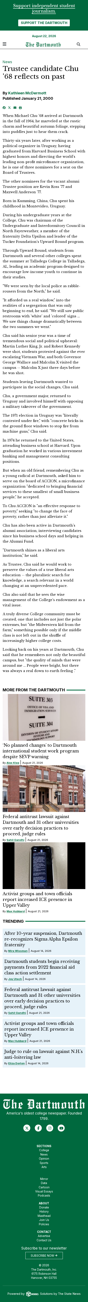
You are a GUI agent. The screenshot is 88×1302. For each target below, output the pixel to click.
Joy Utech (15, 979)
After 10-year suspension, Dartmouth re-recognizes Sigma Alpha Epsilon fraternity (43, 939)
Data (44, 1183)
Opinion (44, 1158)
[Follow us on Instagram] (49, 1128)
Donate (44, 1207)
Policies (44, 1224)
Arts (44, 1167)
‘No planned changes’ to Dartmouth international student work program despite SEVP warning (41, 751)
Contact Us (44, 1240)
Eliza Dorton (16, 1063)
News (7, 62)
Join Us (44, 1220)
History (44, 1211)
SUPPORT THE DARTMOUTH (44, 23)
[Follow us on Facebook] (38, 1128)
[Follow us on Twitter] (27, 1128)
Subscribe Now (43, 1255)
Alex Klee (13, 762)
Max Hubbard (16, 911)
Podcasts (44, 1195)
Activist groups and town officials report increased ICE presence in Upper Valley (37, 899)
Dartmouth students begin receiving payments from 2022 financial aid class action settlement (42, 967)
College (44, 1150)
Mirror (44, 1179)
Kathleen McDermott (27, 93)
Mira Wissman (18, 950)
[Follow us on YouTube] (61, 1128)
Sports (44, 1163)
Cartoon (44, 1187)
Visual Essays (44, 1191)
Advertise (44, 1236)
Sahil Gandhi (15, 839)
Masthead (44, 1215)
